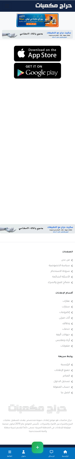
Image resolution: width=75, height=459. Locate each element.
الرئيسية (65, 364)
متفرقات (65, 346)
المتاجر (66, 376)
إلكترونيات (64, 312)
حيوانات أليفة (63, 335)
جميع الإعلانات (62, 370)
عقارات (66, 301)
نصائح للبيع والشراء (59, 282)
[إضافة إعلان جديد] (37, 447)
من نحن (65, 260)
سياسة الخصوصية (59, 265)
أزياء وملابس (62, 340)
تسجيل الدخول (62, 381)
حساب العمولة (61, 387)
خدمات (66, 329)
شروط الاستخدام (60, 271)
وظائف (66, 323)
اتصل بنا (65, 392)
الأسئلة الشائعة (61, 277)
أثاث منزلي (64, 318)
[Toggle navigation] (7, 5)
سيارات (66, 307)
